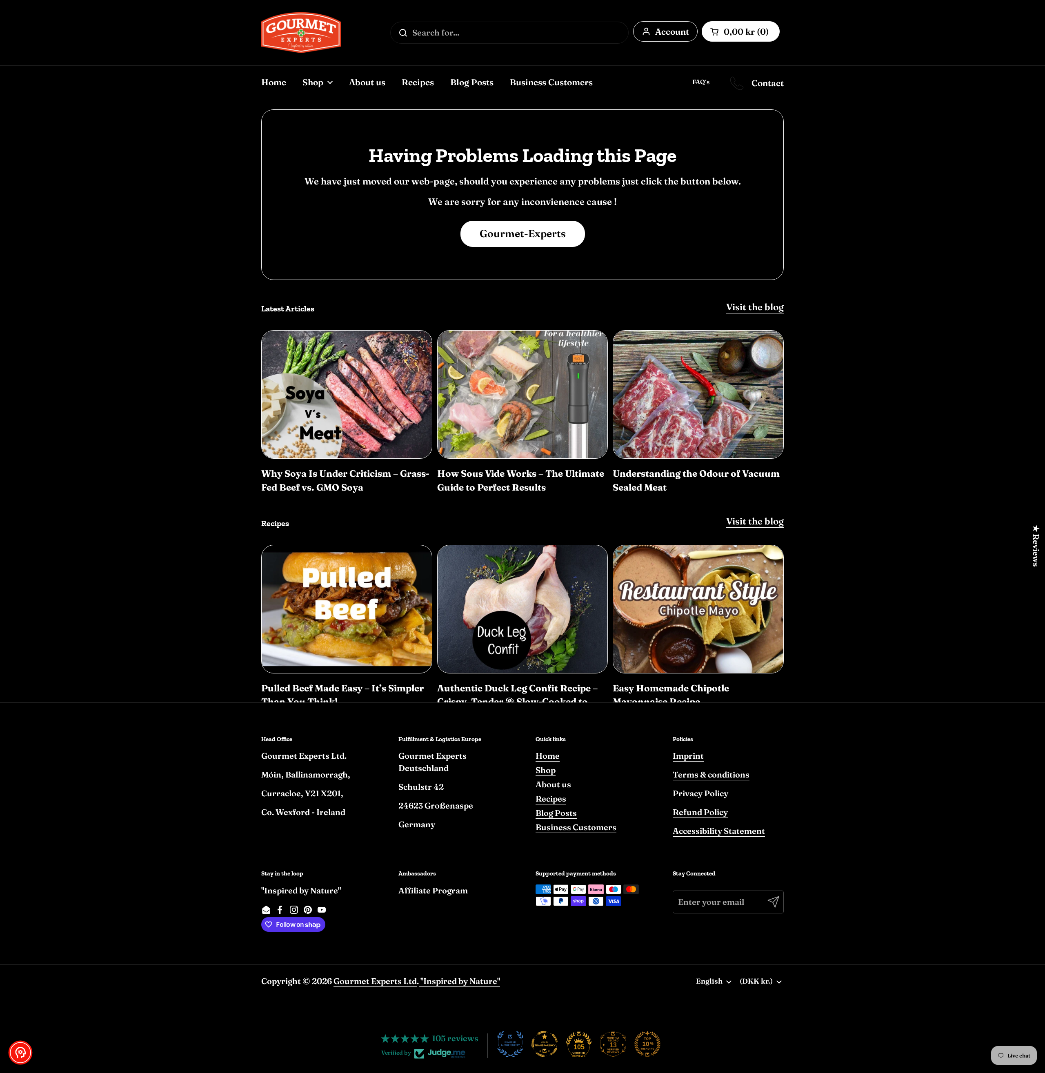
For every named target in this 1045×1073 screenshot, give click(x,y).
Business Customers (576, 827)
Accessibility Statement (719, 831)
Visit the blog (755, 307)
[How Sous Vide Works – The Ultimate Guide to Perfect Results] (522, 394)
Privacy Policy (700, 793)
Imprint (688, 756)
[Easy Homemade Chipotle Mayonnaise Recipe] (698, 609)
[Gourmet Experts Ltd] (301, 32)
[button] (20, 1052)
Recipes (551, 798)
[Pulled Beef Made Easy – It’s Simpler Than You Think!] (346, 609)
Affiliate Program (433, 890)
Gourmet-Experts (523, 233)
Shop (546, 770)
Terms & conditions (711, 774)
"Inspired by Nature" (459, 981)
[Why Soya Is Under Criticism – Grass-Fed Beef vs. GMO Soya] (346, 394)
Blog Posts (556, 813)
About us (553, 784)
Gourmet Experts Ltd (375, 981)
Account (672, 31)
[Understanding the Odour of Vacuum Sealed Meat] (698, 394)
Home (548, 756)
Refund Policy (700, 812)
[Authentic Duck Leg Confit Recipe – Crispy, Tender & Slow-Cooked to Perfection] (522, 609)
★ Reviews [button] (1036, 545)
